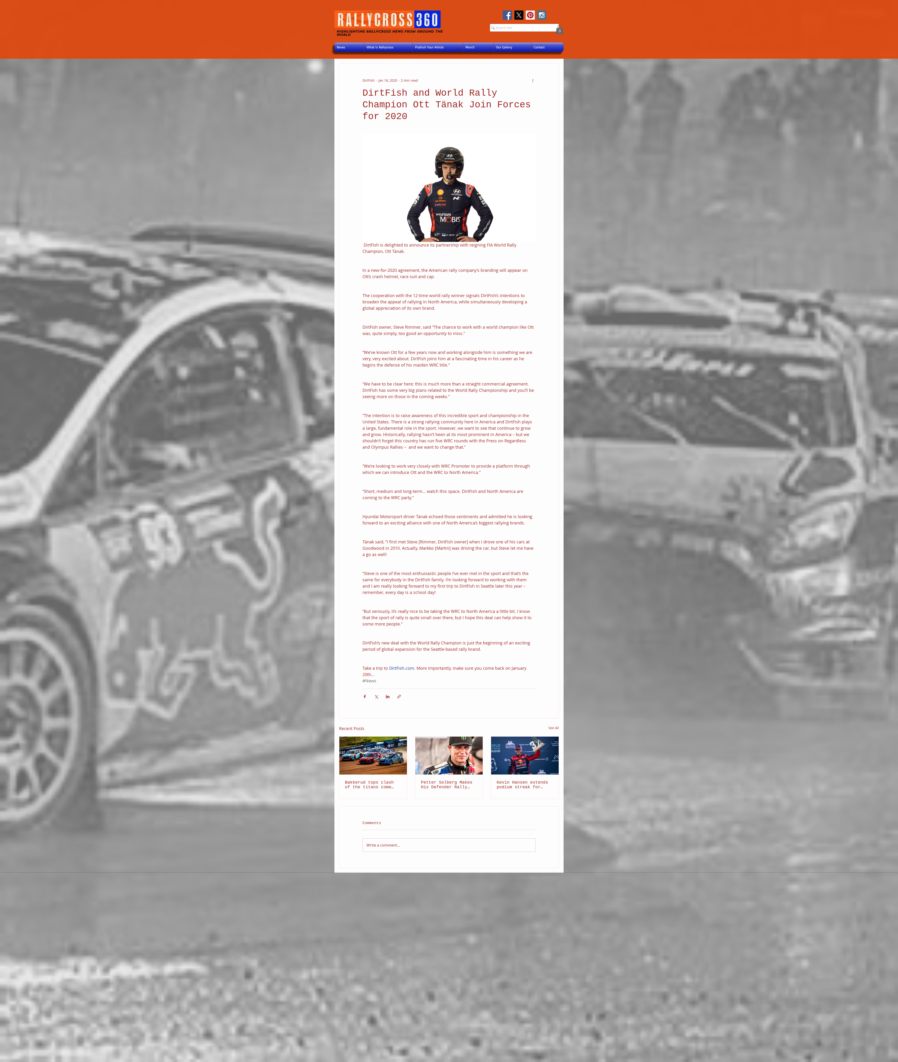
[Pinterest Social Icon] (530, 15)
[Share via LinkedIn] (387, 696)
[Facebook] (507, 15)
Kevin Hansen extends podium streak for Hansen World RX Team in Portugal (522, 784)
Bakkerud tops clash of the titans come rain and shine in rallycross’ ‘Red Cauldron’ (369, 784)
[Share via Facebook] (364, 696)
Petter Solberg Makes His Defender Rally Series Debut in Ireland (446, 784)
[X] (518, 15)
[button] (560, 29)
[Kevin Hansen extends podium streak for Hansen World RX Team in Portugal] (525, 756)
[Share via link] (399, 696)
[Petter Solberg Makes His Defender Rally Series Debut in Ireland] (449, 756)
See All (553, 728)
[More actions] (533, 80)
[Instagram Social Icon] (541, 15)
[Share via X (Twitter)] (376, 696)
